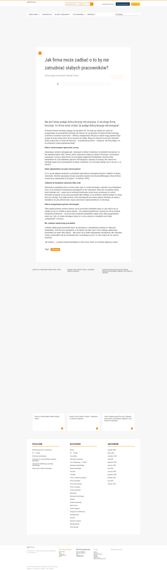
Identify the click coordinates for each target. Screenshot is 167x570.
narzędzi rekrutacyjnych (71, 169)
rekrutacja (55, 249)
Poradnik (72, 474)
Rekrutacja (46, 14)
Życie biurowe (78, 14)
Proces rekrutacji (75, 490)
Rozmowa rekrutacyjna (39, 456)
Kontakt (95, 555)
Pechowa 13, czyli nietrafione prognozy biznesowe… (44, 460)
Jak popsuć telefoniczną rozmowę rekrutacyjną (42, 464)
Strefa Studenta (75, 508)
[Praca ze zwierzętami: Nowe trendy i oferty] (49, 269)
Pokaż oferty (62, 551)
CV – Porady (36, 453)
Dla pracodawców (123, 4)
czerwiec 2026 (112, 456)
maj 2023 (110, 481)
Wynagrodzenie (74, 524)
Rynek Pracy (33, 14)
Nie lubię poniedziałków (77, 465)
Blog (60, 556)
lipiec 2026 (111, 453)
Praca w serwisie (98, 554)
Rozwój (72, 499)
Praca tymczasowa (76, 484)
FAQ (60, 553)
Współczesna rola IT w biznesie (42, 450)
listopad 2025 (112, 478)
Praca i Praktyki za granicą (78, 478)
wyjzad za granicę (75, 521)
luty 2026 (110, 468)
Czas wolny (73, 456)
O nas (95, 551)
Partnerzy (91, 14)
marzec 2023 (112, 484)
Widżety (96, 556)
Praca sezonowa (75, 481)
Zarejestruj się (62, 555)
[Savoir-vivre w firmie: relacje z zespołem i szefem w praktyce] (83, 271)
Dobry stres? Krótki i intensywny (42, 468)
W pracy (72, 518)
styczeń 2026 (112, 471)
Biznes (72, 450)
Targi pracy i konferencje (77, 512)
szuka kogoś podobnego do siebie (102, 192)
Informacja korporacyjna (100, 558)
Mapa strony (97, 557)
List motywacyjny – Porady (78, 462)
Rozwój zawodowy (62, 14)
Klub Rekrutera (79, 556)
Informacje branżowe (55, 75)
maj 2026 (110, 459)
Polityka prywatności (39, 568)
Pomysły (72, 471)
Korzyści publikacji (81, 553)
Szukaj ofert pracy (108, 4)
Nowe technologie (75, 468)
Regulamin (30, 568)
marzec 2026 (112, 465)
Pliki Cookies (49, 568)
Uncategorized (74, 515)
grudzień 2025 (112, 474)
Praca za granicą (75, 487)
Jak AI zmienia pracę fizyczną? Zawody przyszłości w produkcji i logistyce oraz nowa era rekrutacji (118, 418)
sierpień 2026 (112, 450)
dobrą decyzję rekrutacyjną (82, 121)
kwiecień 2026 (112, 462)
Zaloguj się (135, 4)
